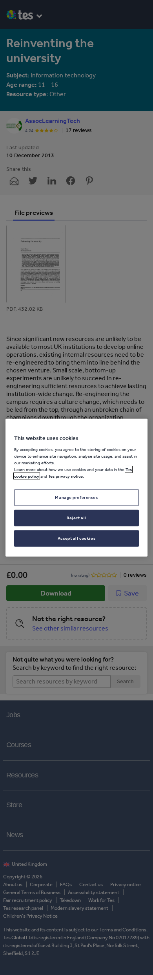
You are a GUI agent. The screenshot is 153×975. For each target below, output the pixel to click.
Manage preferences (76, 497)
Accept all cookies (76, 538)
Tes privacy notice (65, 476)
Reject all (76, 517)
